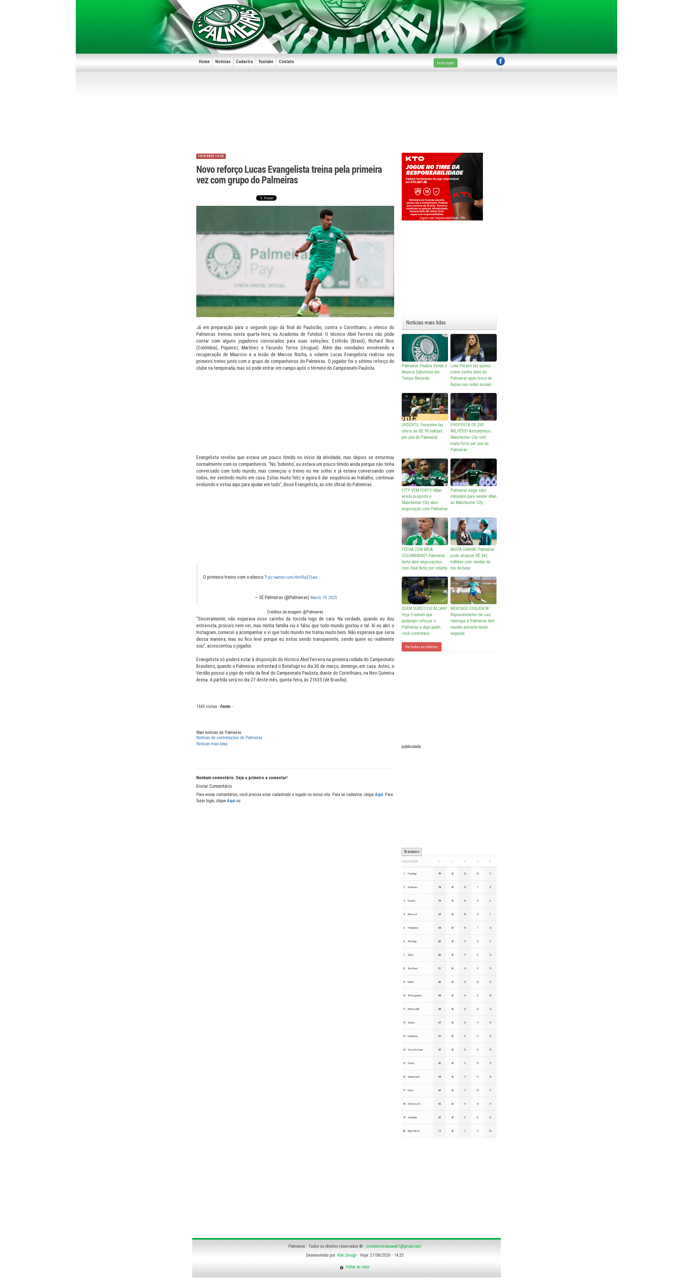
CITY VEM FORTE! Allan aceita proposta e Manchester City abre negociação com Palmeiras (425, 500)
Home (204, 61)
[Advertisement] (406, 18)
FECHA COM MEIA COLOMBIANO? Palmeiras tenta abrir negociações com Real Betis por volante (424, 559)
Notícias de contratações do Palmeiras (229, 737)
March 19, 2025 (323, 597)
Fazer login (445, 63)
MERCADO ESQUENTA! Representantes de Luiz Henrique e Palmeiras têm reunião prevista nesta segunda (472, 621)
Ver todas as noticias (421, 647)
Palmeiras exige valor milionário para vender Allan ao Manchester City (473, 496)
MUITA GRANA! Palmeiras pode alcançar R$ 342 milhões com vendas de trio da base (472, 559)
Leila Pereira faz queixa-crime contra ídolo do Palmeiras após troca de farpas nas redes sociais (471, 375)
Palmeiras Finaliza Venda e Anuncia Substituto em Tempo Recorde (424, 372)
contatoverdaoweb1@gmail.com (393, 1246)
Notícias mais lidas (212, 743)
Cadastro (244, 61)
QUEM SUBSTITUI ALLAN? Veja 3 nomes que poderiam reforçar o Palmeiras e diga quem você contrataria (424, 621)
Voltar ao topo (357, 1266)
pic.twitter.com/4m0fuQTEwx (293, 577)
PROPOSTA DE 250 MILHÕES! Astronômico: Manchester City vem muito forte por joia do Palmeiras (470, 437)
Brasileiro (412, 851)
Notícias (223, 61)
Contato (286, 61)
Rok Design (347, 1255)
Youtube (266, 61)
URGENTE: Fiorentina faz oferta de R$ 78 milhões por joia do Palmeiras (422, 431)
